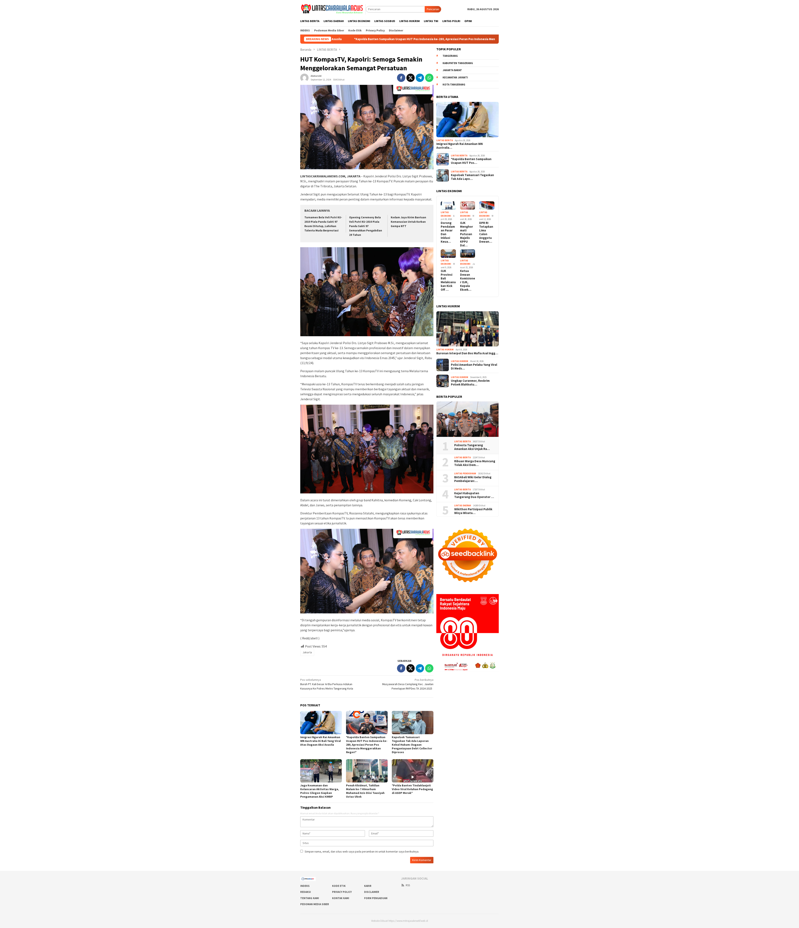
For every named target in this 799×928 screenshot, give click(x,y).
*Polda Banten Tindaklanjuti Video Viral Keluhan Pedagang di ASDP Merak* (412, 789)
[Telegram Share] (420, 78)
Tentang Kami (309, 898)
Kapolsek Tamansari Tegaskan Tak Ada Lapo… (472, 177)
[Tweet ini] (410, 78)
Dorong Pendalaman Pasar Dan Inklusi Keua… (448, 232)
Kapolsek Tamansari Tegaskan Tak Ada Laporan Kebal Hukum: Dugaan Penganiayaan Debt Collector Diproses (412, 744)
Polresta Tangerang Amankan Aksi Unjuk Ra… (472, 447)
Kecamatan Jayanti (455, 77)
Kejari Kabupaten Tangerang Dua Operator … (474, 495)
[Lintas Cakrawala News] (333, 9)
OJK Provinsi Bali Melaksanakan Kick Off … (448, 280)
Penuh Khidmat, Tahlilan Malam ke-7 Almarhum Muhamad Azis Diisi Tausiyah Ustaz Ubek (365, 790)
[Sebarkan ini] (401, 78)
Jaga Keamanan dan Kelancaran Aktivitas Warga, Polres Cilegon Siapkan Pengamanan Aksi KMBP (319, 790)
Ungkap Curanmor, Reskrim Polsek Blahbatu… (470, 382)
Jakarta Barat (452, 70)
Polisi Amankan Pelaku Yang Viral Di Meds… (474, 366)
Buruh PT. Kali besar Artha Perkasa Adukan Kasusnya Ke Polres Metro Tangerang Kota (326, 684)
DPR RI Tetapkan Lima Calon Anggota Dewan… (486, 232)
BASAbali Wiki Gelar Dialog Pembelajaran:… (472, 479)
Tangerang (450, 56)
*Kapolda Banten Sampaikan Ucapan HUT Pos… (471, 161)
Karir (367, 886)
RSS (408, 885)
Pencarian (433, 9)
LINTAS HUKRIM (445, 349)
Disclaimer (371, 892)
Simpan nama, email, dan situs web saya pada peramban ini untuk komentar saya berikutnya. (362, 851)
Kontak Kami (340, 898)
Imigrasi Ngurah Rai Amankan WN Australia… (459, 146)
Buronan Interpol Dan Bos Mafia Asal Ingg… (467, 353)
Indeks (305, 886)
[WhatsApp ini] (429, 78)
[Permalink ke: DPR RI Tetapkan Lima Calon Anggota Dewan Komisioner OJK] (486, 205)
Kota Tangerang (454, 84)
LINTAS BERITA (444, 140)
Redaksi (305, 892)
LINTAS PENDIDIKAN (465, 473)
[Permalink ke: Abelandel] (304, 77)
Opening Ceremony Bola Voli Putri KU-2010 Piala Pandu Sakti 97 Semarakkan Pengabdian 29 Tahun (365, 226)
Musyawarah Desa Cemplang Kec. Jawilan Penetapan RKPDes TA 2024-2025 (407, 684)
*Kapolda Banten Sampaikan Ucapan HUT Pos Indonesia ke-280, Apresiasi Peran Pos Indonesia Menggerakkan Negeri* (333, 39)
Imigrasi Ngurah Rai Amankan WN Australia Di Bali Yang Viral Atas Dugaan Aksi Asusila (320, 740)
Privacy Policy (342, 892)
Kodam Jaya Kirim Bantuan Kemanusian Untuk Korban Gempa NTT (408, 222)
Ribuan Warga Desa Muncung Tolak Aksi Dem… (474, 463)
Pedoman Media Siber (314, 904)
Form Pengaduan (375, 898)
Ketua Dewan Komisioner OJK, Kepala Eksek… (467, 280)
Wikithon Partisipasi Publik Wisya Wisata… (473, 511)
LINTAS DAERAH (462, 505)
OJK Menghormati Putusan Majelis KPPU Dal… (466, 234)
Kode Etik (339, 886)
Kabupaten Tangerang (458, 63)
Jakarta (307, 652)
